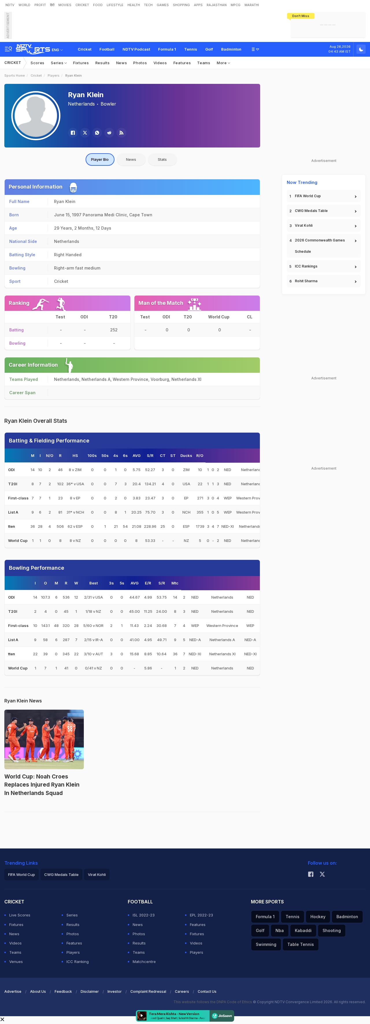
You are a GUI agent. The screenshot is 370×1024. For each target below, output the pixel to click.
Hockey (317, 916)
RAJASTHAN (217, 5)
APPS (198, 5)
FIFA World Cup (308, 196)
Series (57, 62)
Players (54, 75)
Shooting (332, 930)
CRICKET (82, 5)
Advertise (12, 991)
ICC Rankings (306, 266)
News (121, 62)
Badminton (231, 49)
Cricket (84, 49)
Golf (209, 49)
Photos (140, 62)
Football (106, 49)
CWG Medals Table (311, 211)
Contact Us (207, 991)
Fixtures (81, 62)
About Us (38, 991)
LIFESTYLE (115, 5)
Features (182, 62)
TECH (148, 5)
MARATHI (252, 5)
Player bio (100, 159)
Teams (203, 62)
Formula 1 (167, 49)
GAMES (163, 5)
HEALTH (133, 5)
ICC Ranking (77, 961)
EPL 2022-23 (201, 915)
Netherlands (81, 104)
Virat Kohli (303, 225)
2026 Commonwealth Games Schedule (320, 246)
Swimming (266, 944)
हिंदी (52, 5)
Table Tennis (300, 944)
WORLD (24, 5)
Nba (279, 930)
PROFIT (40, 5)
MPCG (235, 5)
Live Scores (19, 915)
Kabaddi (303, 930)
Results (102, 62)
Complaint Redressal (148, 991)
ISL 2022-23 (144, 915)
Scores (38, 62)
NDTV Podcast (136, 49)
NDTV (9, 5)
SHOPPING (181, 5)
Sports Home (14, 75)
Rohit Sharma (306, 281)
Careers (182, 991)
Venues (16, 961)
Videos (160, 62)
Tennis (190, 49)
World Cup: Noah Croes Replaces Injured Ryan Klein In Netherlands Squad (41, 784)
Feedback (63, 991)
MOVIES (64, 5)
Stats (162, 159)
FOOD (98, 5)
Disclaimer (90, 991)
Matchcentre (144, 961)
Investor (115, 991)
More (222, 62)
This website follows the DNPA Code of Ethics (213, 1002)
